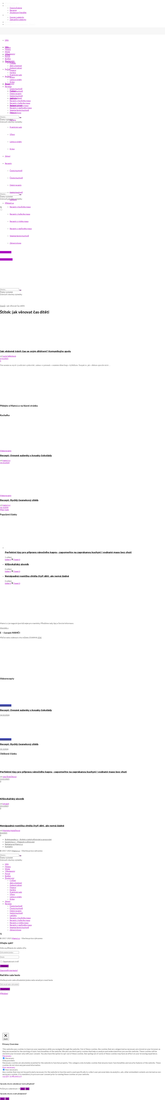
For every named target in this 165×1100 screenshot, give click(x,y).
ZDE (40, 637)
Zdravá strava (15, 112)
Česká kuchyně (16, 89)
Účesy (12, 77)
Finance (13, 70)
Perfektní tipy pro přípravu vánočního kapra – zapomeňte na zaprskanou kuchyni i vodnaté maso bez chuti (68, 552)
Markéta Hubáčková (11, 830)
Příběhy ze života (12, 3)
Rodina (8, 58)
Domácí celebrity (17, 17)
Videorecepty (5, 451)
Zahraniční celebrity (18, 19)
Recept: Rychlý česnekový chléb (19, 500)
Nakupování (10, 5)
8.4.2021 (3, 833)
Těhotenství (10, 54)
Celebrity (9, 15)
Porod (7, 56)
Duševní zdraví (16, 68)
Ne (27, 1089)
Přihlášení (4, 993)
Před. (2, 509)
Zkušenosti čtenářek (18, 12)
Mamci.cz (16, 851)
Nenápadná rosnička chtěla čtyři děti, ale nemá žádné (37, 576)
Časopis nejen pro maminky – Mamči (20, 24)
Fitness (8, 49)
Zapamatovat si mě (11, 961)
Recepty (8, 86)
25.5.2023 (4, 806)
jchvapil (6, 803)
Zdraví (7, 84)
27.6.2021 (4, 358)
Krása (12, 82)
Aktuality (9, 22)
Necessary (9, 1058)
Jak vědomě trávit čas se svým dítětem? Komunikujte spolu (35, 351)
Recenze (13, 10)
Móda (7, 51)
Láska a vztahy (16, 79)
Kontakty (9, 846)
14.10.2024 (4, 462)
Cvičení (13, 63)
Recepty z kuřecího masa (20, 103)
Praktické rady (16, 75)
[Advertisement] (72, 385)
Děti (7, 40)
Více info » (4, 628)
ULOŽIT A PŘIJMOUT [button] (12, 1076)
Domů (2, 306)
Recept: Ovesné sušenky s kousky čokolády (26, 455)
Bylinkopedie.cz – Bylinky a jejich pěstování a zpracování (28, 839)
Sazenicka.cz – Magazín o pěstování (20, 842)
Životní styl (9, 61)
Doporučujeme (16, 8)
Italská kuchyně (16, 96)
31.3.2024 (4, 507)
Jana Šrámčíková (9, 776)
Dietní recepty (16, 93)
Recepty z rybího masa (19, 105)
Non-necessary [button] (8, 1067)
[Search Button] (20, 117)
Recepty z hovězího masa (20, 100)
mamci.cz (6, 460)
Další (7, 509)
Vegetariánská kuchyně (19, 110)
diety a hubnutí (16, 65)
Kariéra (13, 72)
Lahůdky (13, 98)
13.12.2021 (4, 779)
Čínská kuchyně (16, 91)
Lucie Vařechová (9, 356)
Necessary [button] (6, 1056)
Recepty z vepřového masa (21, 108)
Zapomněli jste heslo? (9, 970)
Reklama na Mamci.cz (14, 844)
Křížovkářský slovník (17, 564)
